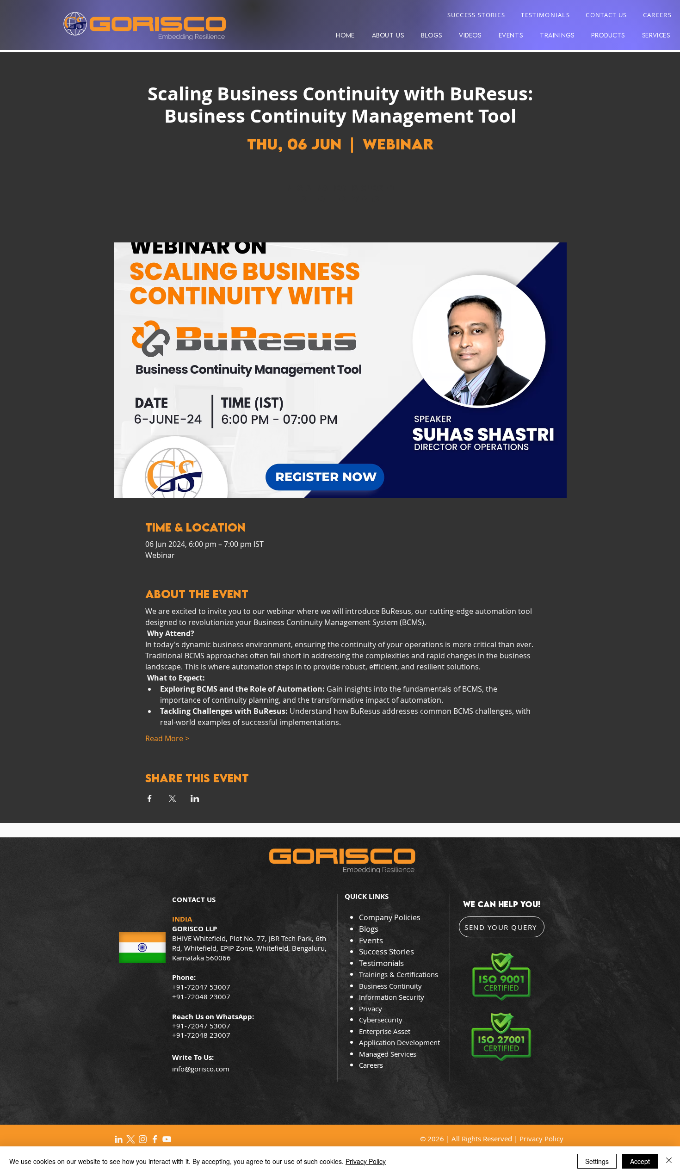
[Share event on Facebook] (149, 798)
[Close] (668, 1161)
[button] (608, 35)
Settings (597, 1161)
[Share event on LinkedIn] (195, 798)
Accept (640, 1161)
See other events (340, 199)
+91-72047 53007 (201, 1025)
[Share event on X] (172, 798)
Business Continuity (390, 985)
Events (371, 940)
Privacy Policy (541, 1138)
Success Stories (386, 951)
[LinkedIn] (118, 1139)
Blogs (368, 928)
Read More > (167, 738)
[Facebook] (154, 1139)
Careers (371, 1065)
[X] (130, 1139)
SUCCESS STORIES (476, 15)
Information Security (391, 997)
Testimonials (381, 963)
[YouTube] (166, 1139)
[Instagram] (142, 1139)
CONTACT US (606, 15)
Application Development (399, 1042)
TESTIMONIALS (545, 15)
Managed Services (387, 1053)
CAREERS (657, 15)
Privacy (371, 1008)
